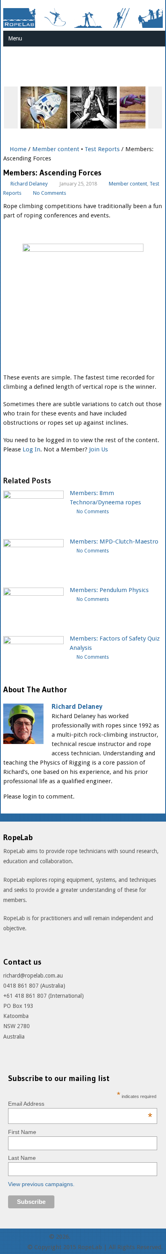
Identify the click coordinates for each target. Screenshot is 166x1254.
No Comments (49, 193)
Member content (55, 149)
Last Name (22, 1158)
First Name (22, 1132)
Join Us (98, 449)
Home (17, 149)
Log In (31, 449)
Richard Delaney (29, 184)
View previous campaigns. (41, 1184)
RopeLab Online (25, 1236)
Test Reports (102, 149)
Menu (15, 38)
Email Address (80, 1103)
